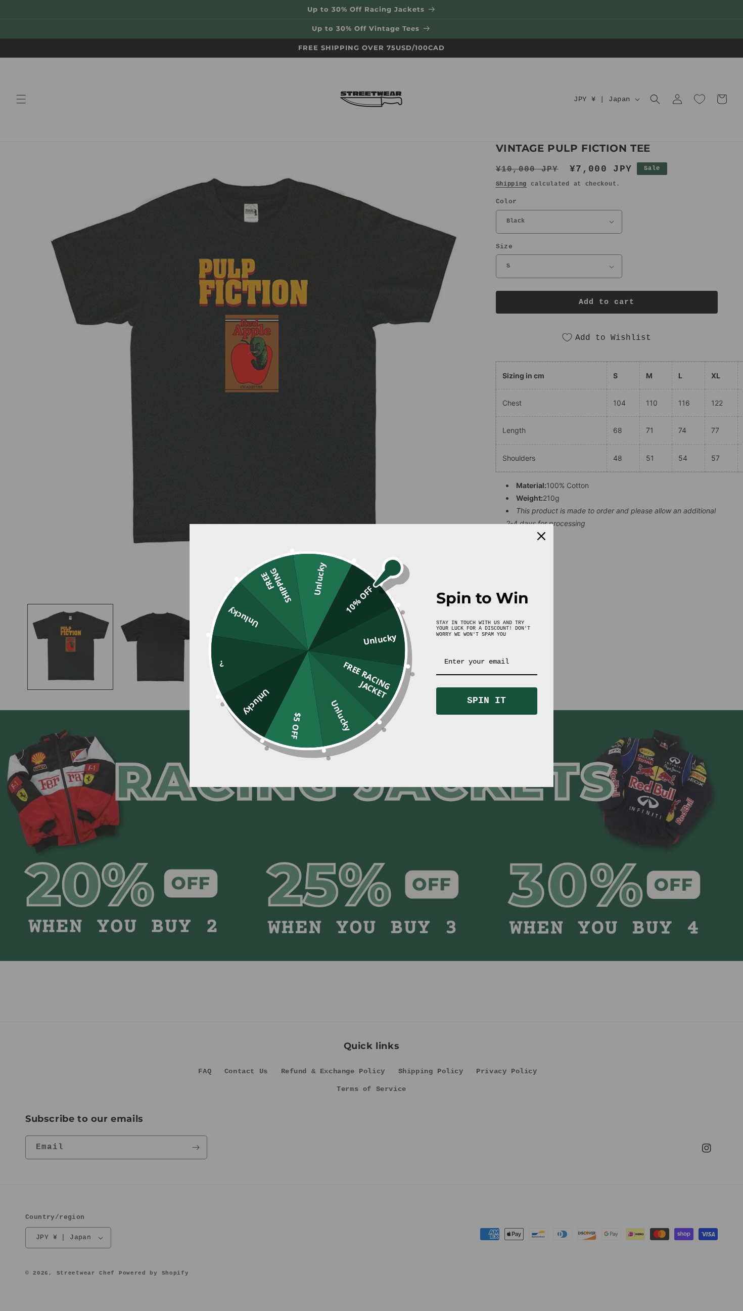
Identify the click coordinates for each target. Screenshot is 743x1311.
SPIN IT (486, 700)
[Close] (541, 536)
